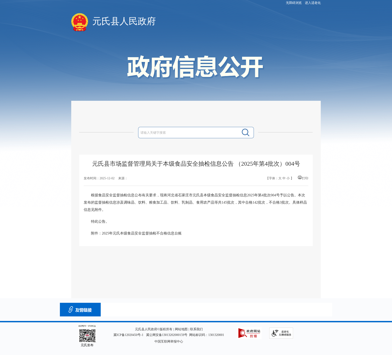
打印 (305, 178)
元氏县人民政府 (124, 21)
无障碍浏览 (294, 3)
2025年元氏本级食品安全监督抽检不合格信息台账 (142, 233)
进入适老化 (313, 3)
